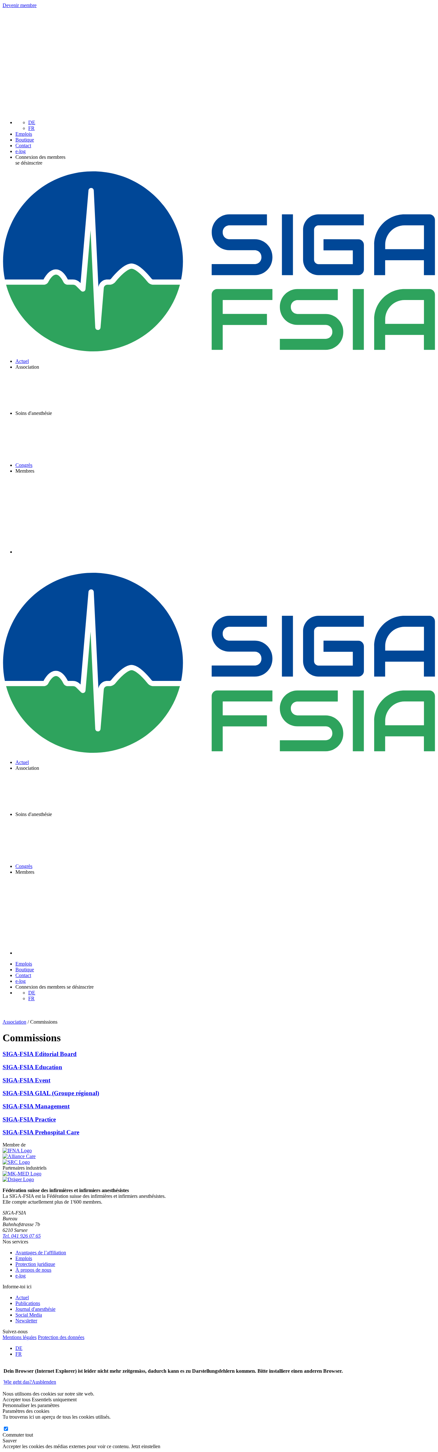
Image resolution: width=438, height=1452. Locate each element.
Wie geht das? (18, 1382)
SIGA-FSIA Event (26, 1080)
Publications (27, 1303)
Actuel (22, 361)
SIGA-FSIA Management (36, 1106)
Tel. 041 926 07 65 (22, 1236)
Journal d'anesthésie (35, 1309)
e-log (20, 151)
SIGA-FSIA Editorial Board (40, 1054)
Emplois (23, 134)
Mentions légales (20, 1337)
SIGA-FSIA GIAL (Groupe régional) (51, 1093)
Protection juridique (35, 1264)
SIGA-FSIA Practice (29, 1119)
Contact (23, 145)
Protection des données (61, 1337)
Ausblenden (44, 1382)
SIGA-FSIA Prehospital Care (41, 1132)
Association (14, 1022)
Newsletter (26, 1320)
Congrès (23, 465)
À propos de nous (33, 1270)
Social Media (28, 1315)
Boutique (24, 139)
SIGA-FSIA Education (32, 1067)
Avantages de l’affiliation (40, 1252)
